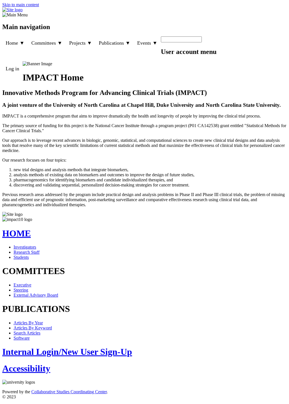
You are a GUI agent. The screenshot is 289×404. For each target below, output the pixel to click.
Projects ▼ (80, 43)
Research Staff (27, 252)
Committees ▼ (46, 43)
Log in (12, 68)
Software (22, 338)
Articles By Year (28, 322)
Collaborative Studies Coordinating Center (69, 391)
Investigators (25, 247)
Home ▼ (15, 43)
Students (21, 257)
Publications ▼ (114, 43)
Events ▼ (147, 43)
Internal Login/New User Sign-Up (67, 352)
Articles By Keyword (33, 327)
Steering (21, 290)
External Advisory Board (36, 295)
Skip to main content (20, 4)
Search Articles (27, 333)
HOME (16, 233)
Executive (22, 285)
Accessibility (26, 368)
